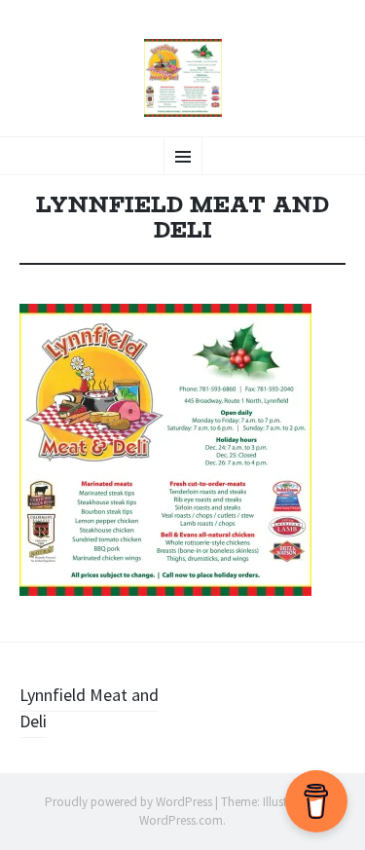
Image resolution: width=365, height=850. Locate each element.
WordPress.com (181, 820)
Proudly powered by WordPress (128, 802)
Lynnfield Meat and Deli (89, 708)
